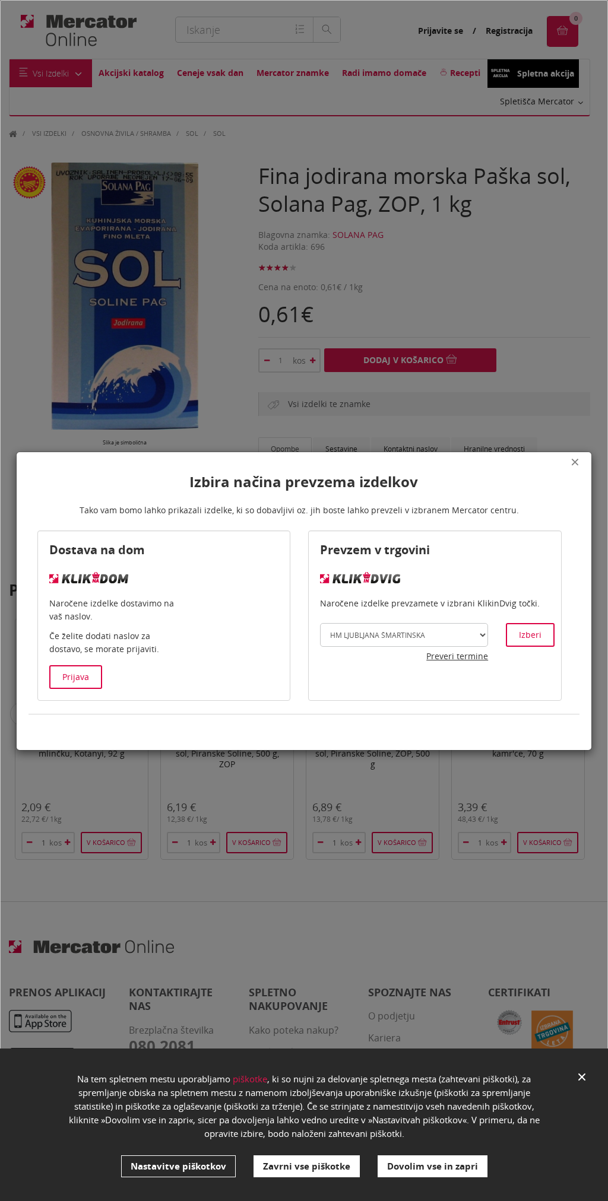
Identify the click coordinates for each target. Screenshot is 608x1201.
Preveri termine (457, 656)
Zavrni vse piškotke (306, 1166)
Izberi (530, 634)
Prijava (75, 676)
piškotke (250, 1079)
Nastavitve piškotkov (178, 1166)
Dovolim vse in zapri (432, 1166)
